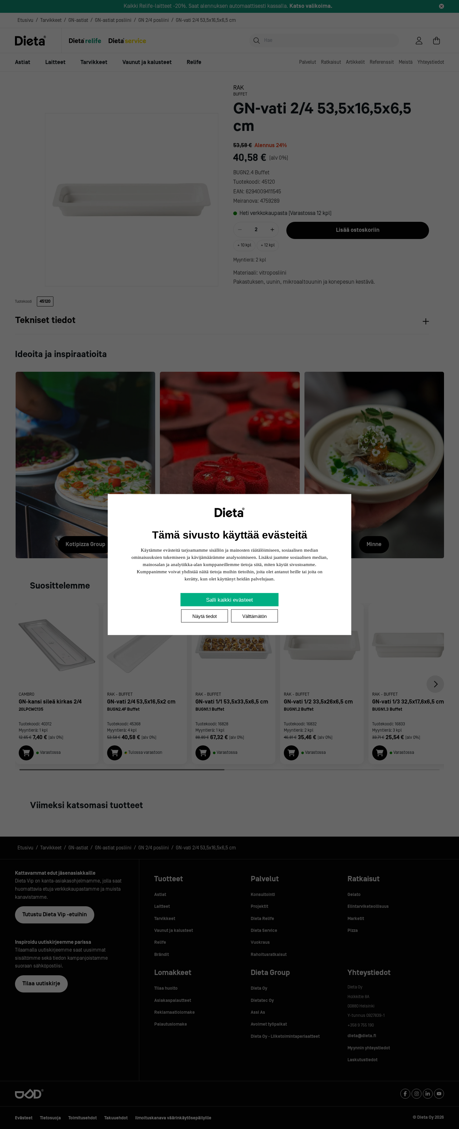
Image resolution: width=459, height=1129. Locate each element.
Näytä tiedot (204, 616)
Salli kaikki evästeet (229, 600)
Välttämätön (254, 616)
